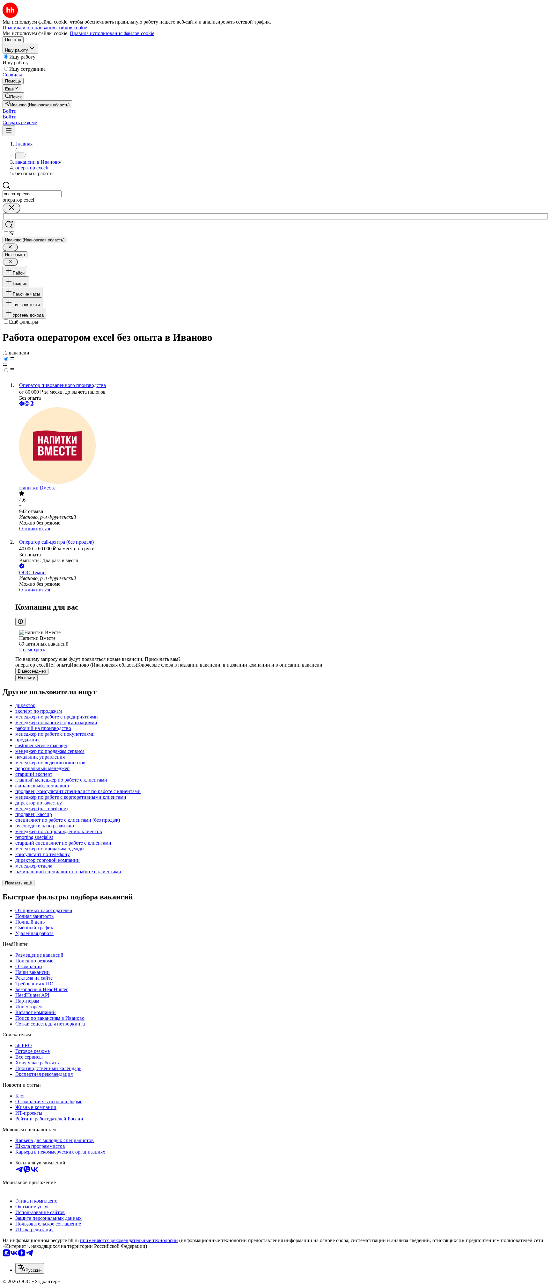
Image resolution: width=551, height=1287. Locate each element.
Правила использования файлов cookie (112, 33)
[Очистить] (11, 208)
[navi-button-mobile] (9, 130)
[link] (13, 96)
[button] (10, 111)
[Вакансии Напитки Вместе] (282, 446)
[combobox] (32, 193)
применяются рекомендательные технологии (129, 1240)
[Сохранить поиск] (9, 225)
